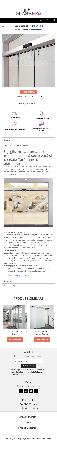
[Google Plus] (36, 391)
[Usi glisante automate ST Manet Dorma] (42, 317)
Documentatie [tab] (9, 281)
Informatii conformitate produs (16, 275)
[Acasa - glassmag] (28, 11)
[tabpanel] (28, 60)
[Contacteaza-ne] (41, 20)
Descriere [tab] (7, 140)
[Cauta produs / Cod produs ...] (54, 20)
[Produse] (3, 21)
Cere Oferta (28, 92)
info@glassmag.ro (30, 408)
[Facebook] (21, 391)
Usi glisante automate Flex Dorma (15, 332)
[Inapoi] (2, 26)
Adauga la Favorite (27, 103)
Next (53, 63)
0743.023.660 (30, 404)
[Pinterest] (26, 391)
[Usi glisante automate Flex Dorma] (15, 317)
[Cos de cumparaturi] (48, 20)
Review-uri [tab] (9, 286)
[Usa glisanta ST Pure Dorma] (28, 60)
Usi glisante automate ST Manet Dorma (42, 332)
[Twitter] (31, 391)
